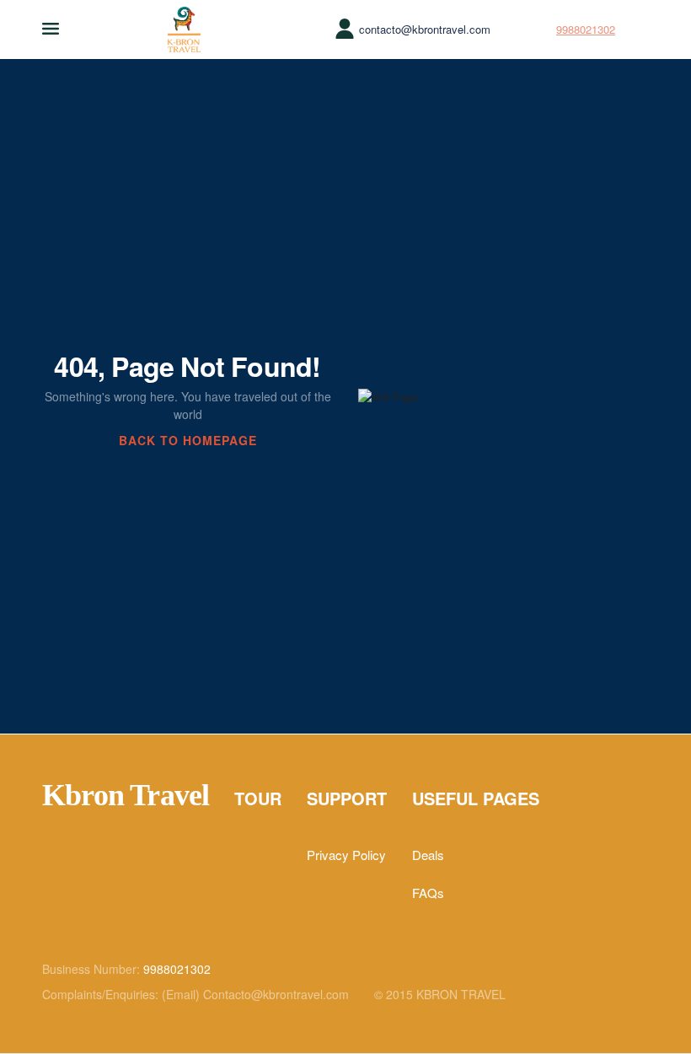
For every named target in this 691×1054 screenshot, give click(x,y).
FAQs (428, 892)
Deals (428, 854)
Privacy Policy (346, 854)
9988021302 (585, 29)
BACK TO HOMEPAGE (188, 440)
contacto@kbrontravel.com (424, 29)
